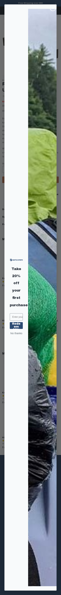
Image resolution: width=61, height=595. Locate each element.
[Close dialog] (52, 8)
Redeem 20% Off (16, 325)
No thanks (16, 333)
